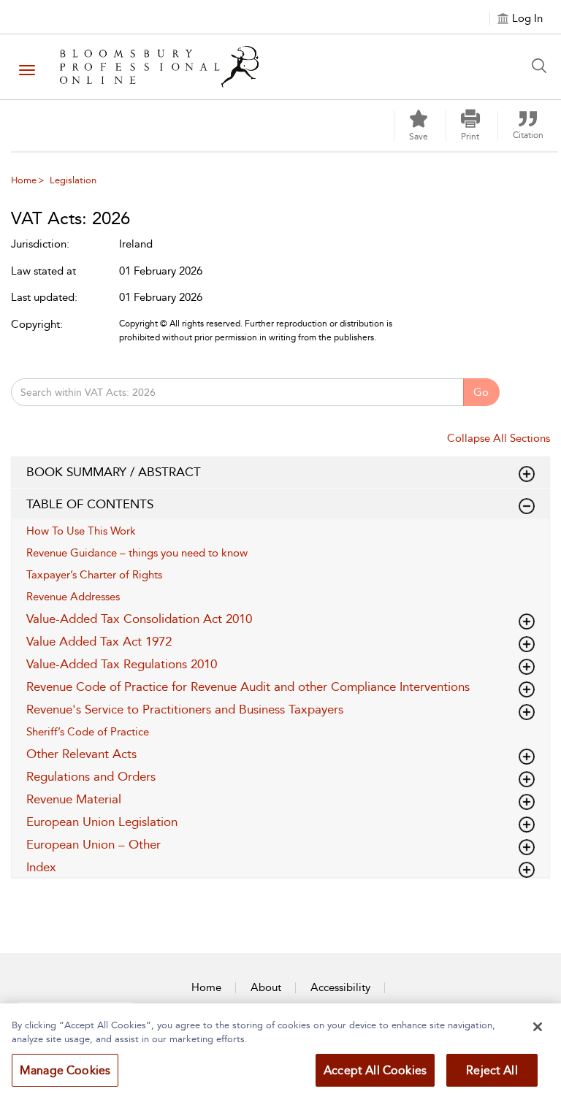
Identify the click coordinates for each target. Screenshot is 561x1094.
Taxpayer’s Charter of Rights (94, 574)
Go (481, 392)
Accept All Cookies (375, 1070)
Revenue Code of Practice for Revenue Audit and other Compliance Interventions (248, 686)
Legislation (73, 180)
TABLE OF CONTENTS (89, 504)
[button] (470, 126)
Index (41, 867)
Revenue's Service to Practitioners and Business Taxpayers (184, 709)
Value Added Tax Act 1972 (99, 641)
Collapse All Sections (498, 438)
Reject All (492, 1070)
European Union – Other (93, 844)
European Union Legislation (102, 821)
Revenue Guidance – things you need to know (137, 552)
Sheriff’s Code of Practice (87, 731)
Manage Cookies (65, 1070)
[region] (280, 1048)
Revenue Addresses (73, 596)
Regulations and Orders (91, 776)
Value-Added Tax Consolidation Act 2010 (139, 618)
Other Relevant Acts (81, 753)
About (266, 987)
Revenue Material (73, 799)
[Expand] (527, 506)
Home (24, 180)
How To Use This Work (81, 531)
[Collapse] (527, 474)
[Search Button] (543, 65)
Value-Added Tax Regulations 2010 (121, 664)
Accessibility (340, 987)
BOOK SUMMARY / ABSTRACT (113, 471)
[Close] (538, 1027)
